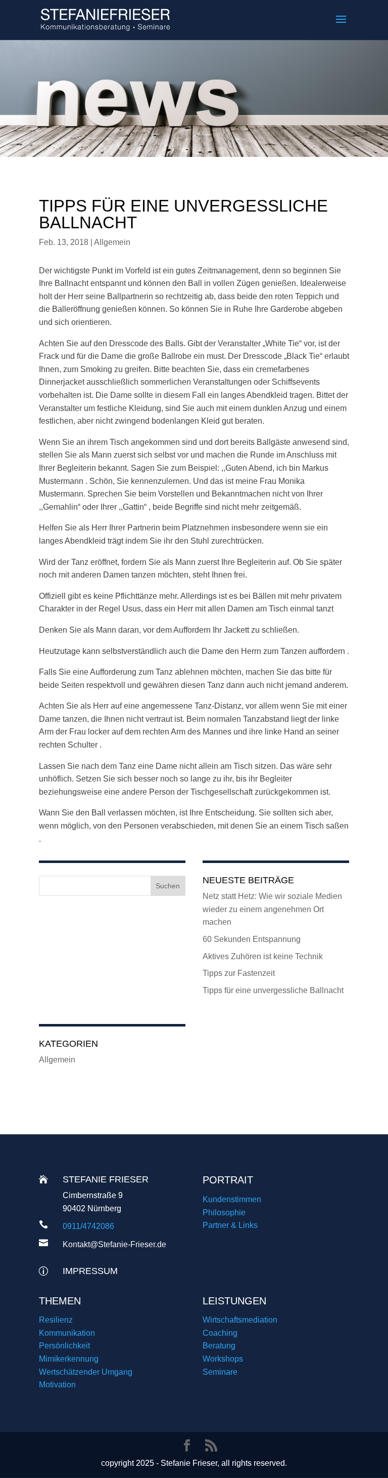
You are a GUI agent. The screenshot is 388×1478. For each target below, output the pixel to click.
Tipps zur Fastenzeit (239, 973)
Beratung (219, 1345)
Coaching (220, 1333)
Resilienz (56, 1320)
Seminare (220, 1372)
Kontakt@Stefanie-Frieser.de (114, 1244)
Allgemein (112, 242)
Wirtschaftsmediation (240, 1320)
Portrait (228, 1179)
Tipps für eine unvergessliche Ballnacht (273, 990)
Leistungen (234, 1300)
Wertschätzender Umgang (85, 1372)
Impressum (90, 1271)
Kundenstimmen (232, 1199)
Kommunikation (67, 1333)
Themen (60, 1300)
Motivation (57, 1384)
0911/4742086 (88, 1226)
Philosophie (224, 1212)
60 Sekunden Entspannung (252, 939)
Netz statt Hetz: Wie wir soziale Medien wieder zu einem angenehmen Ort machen (272, 909)
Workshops (223, 1358)
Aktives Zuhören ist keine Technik (263, 956)
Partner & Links (230, 1225)
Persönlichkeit (64, 1345)
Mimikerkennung (69, 1358)
